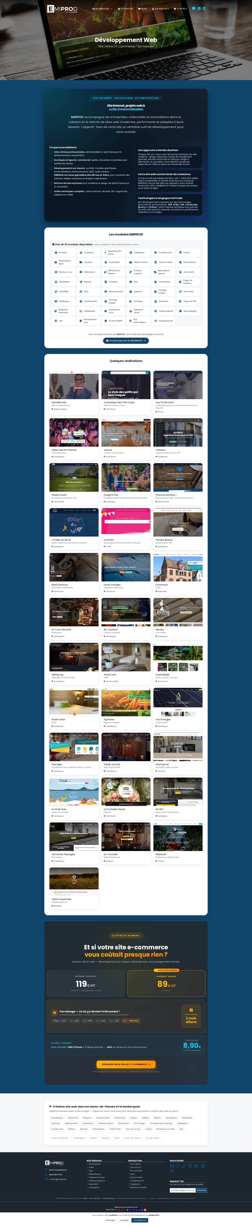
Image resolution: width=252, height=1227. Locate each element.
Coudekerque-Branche (161, 1123)
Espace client (136, 1177)
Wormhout (73, 1118)
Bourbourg (120, 1118)
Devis (132, 1174)
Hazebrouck (57, 1129)
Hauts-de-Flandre (60, 1138)
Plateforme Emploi (97, 1177)
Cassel (133, 1118)
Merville (84, 1129)
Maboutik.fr (94, 1184)
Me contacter (136, 1170)
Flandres (106, 1138)
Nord (117, 1138)
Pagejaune (135, 1184)
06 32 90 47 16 (55, 1174)
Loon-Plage (139, 1123)
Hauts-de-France (133, 1138)
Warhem (56, 1123)
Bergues (87, 1118)
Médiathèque (95, 1174)
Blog (144, 8)
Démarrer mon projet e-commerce (124, 1064)
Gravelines (123, 1123)
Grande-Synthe (105, 1123)
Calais (149, 1129)
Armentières (98, 1129)
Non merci (110, 1220)
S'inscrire (201, 1190)
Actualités (127, 8)
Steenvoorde (71, 1123)
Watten (145, 1118)
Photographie (95, 1164)
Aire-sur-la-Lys (133, 1129)
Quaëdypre (171, 1118)
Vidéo (91, 1167)
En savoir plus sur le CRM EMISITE (126, 340)
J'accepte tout (139, 1220)
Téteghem (183, 1123)
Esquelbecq (57, 1118)
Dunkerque (88, 1123)
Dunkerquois (79, 1138)
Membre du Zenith (138, 1187)
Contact (182, 8)
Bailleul (71, 1129)
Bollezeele (187, 1118)
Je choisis (124, 1220)
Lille (181, 1129)
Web (91, 1170)
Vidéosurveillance (97, 1180)
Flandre (93, 1138)
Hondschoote (103, 1118)
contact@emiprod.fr (58, 1179)
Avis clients (135, 1164)
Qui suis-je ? (162, 8)
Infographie (94, 1187)
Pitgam (157, 1118)
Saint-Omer (115, 1129)
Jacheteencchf (137, 1180)
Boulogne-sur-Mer (166, 1129)
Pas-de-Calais (152, 1138)
